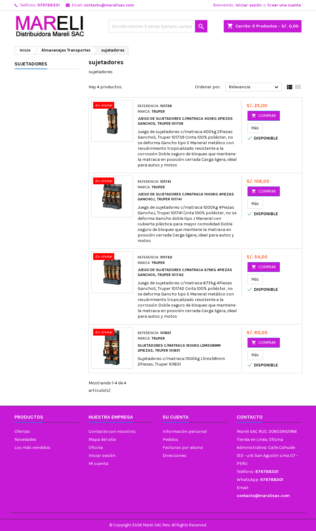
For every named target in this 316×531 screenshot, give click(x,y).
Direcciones (174, 455)
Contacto (250, 417)
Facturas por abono (183, 447)
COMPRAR (264, 115)
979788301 (48, 5)
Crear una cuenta (284, 5)
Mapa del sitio (102, 439)
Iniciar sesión (248, 5)
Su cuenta (176, 417)
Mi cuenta (98, 463)
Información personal (185, 431)
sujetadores (31, 64)
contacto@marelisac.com (109, 5)
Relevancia (254, 87)
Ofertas (22, 431)
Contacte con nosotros (112, 431)
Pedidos (170, 439)
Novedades (25, 439)
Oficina (96, 447)
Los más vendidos (32, 447)
